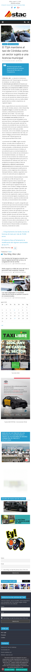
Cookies (3, 637)
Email (2, 564)
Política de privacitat (21, 669)
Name (2, 558)
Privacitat (3, 635)
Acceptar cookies (9, 669)
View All (26, 581)
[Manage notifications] (3, 669)
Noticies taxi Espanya (13, 44)
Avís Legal (3, 632)
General (5, 44)
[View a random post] (28, 22)
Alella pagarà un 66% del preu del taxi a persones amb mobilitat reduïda (15, 269)
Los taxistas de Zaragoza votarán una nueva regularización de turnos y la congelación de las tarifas (14, 260)
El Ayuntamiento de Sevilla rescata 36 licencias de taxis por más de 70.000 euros (15, 234)
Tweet (10, 252)
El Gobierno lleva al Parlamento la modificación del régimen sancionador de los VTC (15, 242)
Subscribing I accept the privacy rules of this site (15, 569)
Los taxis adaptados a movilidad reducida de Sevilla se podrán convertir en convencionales (15, 294)
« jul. (2, 325)
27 (14, 318)
